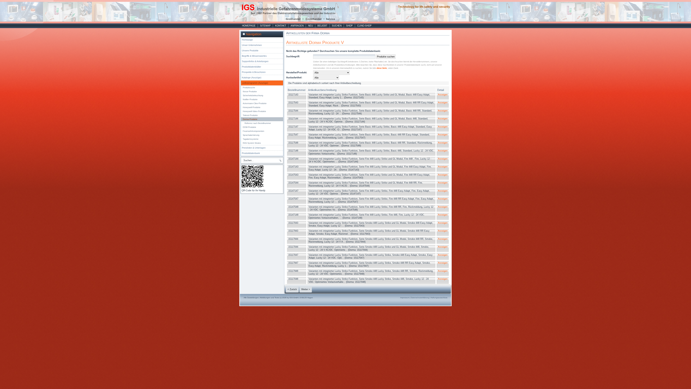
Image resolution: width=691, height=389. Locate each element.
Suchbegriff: (293, 56)
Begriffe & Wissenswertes (254, 56)
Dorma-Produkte (250, 119)
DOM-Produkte (249, 127)
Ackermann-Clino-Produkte (255, 103)
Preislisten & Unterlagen (254, 148)
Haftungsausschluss (439, 298)
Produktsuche (249, 87)
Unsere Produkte (250, 50)
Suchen (337, 25)
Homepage (249, 25)
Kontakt (280, 25)
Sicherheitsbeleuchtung (253, 95)
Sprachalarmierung (251, 135)
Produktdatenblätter (251, 67)
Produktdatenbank (251, 153)
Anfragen (297, 25)
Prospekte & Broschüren (254, 72)
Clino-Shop (364, 25)
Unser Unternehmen (252, 45)
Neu (310, 25)
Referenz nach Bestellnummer (258, 123)
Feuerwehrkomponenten (253, 131)
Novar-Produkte (250, 91)
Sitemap (265, 25)
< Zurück (292, 289)
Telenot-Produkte (250, 115)
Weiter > (305, 289)
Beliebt (322, 25)
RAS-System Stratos (252, 143)
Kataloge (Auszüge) (251, 77)
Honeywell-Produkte (251, 107)
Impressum (404, 298)
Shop (349, 25)
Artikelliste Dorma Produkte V (315, 42)
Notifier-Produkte (250, 99)
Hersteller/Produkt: (296, 72)
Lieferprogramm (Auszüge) (255, 83)
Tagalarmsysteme (250, 139)
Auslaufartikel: (294, 77)
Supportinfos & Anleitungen (255, 61)
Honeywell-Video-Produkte (254, 111)
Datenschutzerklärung (420, 298)
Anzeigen (443, 94)
